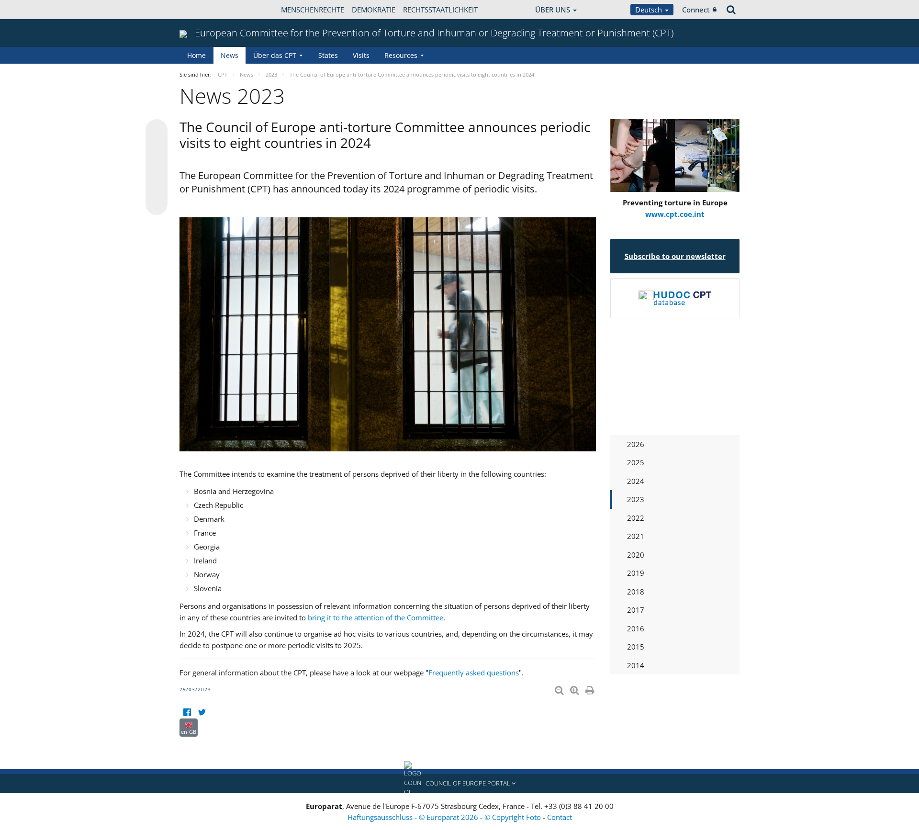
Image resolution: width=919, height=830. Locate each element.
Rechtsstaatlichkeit (440, 9)
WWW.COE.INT (203, 9)
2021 (635, 536)
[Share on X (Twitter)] (156, 149)
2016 (635, 628)
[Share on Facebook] (156, 167)
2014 (635, 665)
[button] (459, 783)
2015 (635, 646)
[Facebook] (186, 712)
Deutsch (649, 9)
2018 (635, 591)
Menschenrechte (312, 9)
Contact (559, 817)
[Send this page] (156, 204)
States (328, 55)
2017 (635, 610)
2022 (635, 518)
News (229, 55)
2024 (635, 481)
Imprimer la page (590, 688)
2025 (635, 462)
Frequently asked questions (473, 672)
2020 (635, 555)
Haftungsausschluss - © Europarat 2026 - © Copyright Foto (445, 817)
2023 (635, 499)
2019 (635, 573)
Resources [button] (400, 55)
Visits (361, 55)
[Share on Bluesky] (156, 131)
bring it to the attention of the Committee (375, 617)
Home (196, 55)
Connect (696, 9)
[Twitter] (201, 712)
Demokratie (373, 9)
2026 (635, 444)
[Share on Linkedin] (156, 186)
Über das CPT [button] (274, 55)
